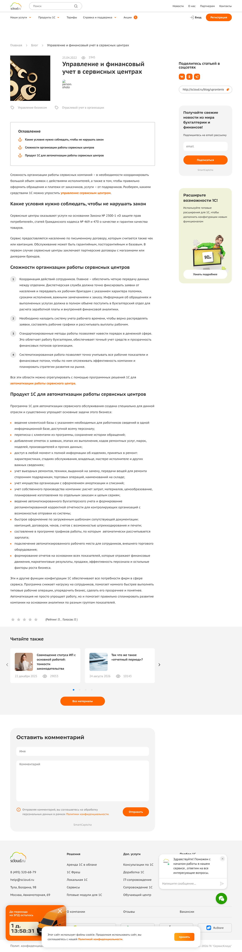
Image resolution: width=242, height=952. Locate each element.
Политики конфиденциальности (87, 814)
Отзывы (129, 912)
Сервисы (73, 887)
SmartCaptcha (83, 824)
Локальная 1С (77, 880)
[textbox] (190, 883)
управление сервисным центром (86, 193)
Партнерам (207, 6)
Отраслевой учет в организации (83, 108)
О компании (76, 912)
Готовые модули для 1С (84, 895)
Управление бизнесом (32, 108)
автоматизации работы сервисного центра (42, 383)
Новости (178, 6)
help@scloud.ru (22, 880)
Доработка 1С (133, 872)
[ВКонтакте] (182, 77)
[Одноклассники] (189, 77)
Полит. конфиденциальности (32, 946)
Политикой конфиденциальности (100, 939)
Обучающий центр (137, 895)
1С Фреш (73, 872)
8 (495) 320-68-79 (23, 872)
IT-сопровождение (137, 880)
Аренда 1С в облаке (82, 865)
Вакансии (187, 912)
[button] (73, 690)
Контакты (225, 6)
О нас (192, 6)
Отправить (136, 812)
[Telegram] (197, 77)
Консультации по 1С (138, 865)
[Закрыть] (60, 911)
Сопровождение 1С (138, 887)
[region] (191, 883)
